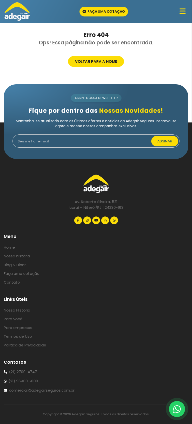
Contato (12, 282)
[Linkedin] (105, 220)
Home (9, 247)
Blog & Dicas (15, 264)
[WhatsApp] (114, 220)
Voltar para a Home (96, 61)
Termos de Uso (18, 336)
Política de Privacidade (25, 345)
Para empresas (18, 327)
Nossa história (17, 256)
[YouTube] (96, 220)
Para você (13, 318)
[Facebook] (78, 220)
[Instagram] (87, 220)
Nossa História (17, 310)
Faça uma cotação (106, 11)
